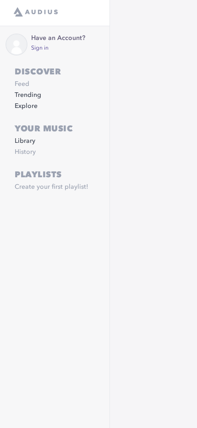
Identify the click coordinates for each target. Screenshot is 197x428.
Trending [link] (28, 95)
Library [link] (25, 141)
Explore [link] (26, 106)
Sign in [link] (40, 48)
